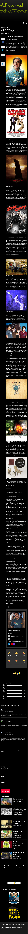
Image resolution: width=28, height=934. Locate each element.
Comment (4, 755)
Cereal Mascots (18, 799)
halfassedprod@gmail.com (17, 636)
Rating (3, 766)
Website (3, 782)
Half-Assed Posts (4, 27)
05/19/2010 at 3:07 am (9, 711)
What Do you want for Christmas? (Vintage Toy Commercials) (19, 811)
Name (3, 769)
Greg (2, 33)
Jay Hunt (7, 709)
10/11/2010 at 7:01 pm (9, 722)
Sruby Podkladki (8, 732)
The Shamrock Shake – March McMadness (18, 844)
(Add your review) (7, 698)
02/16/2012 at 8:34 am (9, 734)
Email (3, 776)
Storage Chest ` (8, 721)
